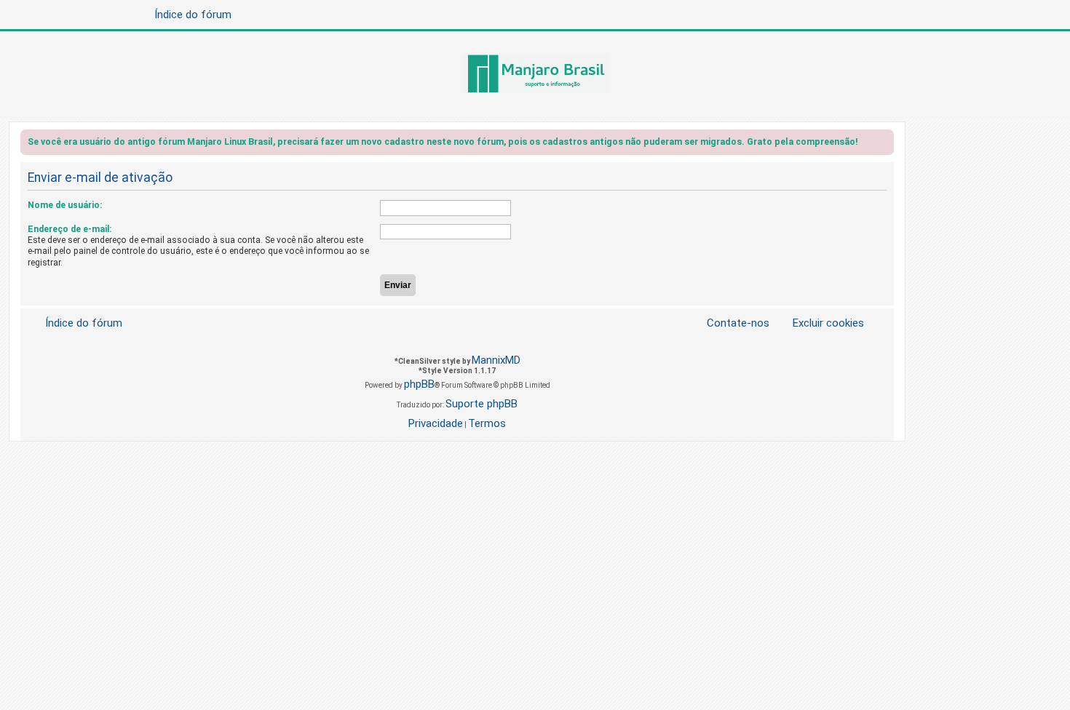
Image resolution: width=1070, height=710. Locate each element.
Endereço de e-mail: (69, 229)
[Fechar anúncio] (884, 144)
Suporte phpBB (481, 403)
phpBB (419, 384)
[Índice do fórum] (535, 75)
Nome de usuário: (65, 205)
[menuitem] (819, 323)
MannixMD (496, 360)
